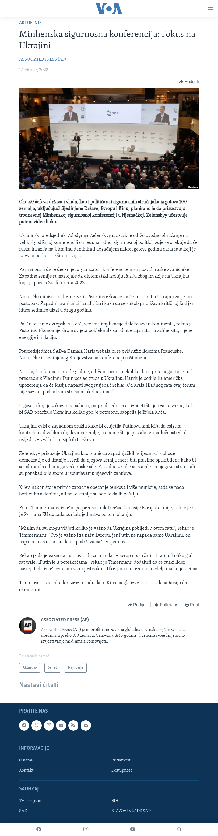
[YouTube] (132, 829)
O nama (26, 760)
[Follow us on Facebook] (24, 725)
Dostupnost (121, 770)
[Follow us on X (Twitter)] (36, 725)
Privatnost (120, 760)
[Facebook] (39, 829)
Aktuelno (30, 23)
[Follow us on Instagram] (49, 725)
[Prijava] (86, 725)
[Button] (189, 81)
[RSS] (73, 725)
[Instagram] (86, 829)
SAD (23, 811)
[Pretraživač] (179, 829)
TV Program (30, 801)
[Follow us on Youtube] (61, 725)
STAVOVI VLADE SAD (131, 811)
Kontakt (26, 770)
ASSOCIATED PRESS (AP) (42, 59)
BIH (114, 801)
